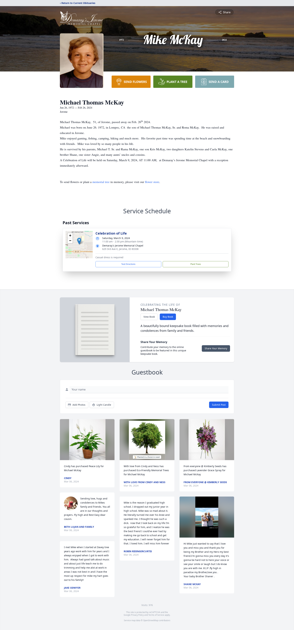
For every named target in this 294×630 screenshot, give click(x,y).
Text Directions (128, 264)
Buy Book (168, 316)
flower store (152, 182)
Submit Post (219, 404)
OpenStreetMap (150, 620)
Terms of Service (156, 614)
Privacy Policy (137, 614)
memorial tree (101, 182)
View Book (149, 316)
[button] (79, 241)
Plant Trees (195, 264)
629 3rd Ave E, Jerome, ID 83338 (120, 249)
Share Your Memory (216, 348)
